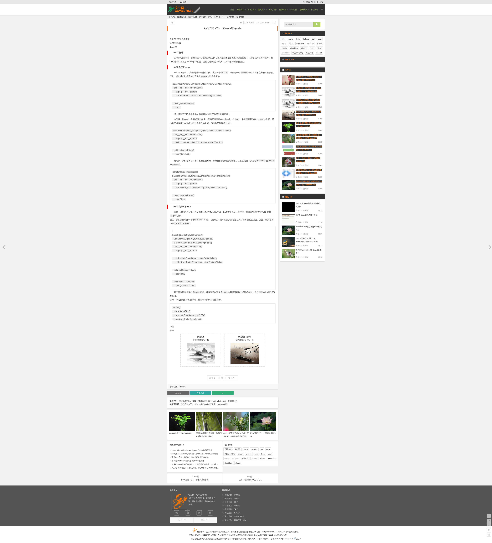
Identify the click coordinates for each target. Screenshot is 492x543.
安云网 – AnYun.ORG (184, 9)
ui (222, 393)
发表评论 (250, 22)
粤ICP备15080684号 (285, 539)
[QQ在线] (187, 512)
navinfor (254, 449)
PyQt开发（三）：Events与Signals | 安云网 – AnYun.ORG (204, 404)
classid (238, 463)
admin (219, 401)
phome (254, 458)
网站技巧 (261, 10)
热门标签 (314, 2)
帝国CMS (228, 449)
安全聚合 (303, 10)
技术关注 (251, 10)
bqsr (269, 454)
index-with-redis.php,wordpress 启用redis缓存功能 (192, 450)
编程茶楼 (192, 17)
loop (263, 454)
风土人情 (272, 10)
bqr (262, 449)
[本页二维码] (489, 534)
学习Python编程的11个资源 (306, 215)
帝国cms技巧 (229, 454)
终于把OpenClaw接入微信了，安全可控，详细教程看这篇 (195, 454)
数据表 (237, 449)
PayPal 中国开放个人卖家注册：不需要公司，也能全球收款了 (196, 468)
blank (246, 449)
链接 (321, 2)
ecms (226, 458)
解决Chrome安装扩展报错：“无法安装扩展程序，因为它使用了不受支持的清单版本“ (205, 464)
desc (268, 449)
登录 (184, 2)
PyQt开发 (200, 393)
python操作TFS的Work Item (180, 433)
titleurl (240, 454)
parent (192, 88)
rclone (262, 458)
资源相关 (282, 10)
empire (249, 454)
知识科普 (293, 10)
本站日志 (314, 10)
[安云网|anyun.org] (297, 539)
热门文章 (306, 2)
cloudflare (228, 463)
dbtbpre (235, 458)
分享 (232, 378)
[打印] (241, 22)
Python (202, 17)
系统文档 (244, 458)
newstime (272, 458)
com (256, 454)
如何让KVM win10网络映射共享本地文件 (188, 461)
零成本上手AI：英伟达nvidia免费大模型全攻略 (190, 457)
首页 (232, 10)
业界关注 (240, 10)
